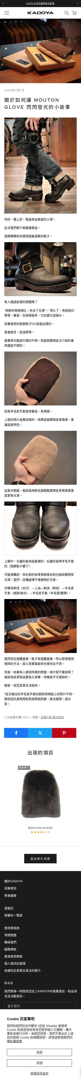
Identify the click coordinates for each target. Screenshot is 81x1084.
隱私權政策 (14, 1041)
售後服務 (10, 895)
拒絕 (40, 1063)
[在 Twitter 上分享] (40, 733)
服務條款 (10, 949)
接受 (40, 1052)
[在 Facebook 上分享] (16, 733)
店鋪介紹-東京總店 (52, 717)
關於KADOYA (13, 881)
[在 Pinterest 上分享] (64, 733)
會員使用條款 (13, 956)
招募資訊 (10, 888)
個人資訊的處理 (14, 963)
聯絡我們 (10, 942)
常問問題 (10, 935)
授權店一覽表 (13, 915)
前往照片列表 (40, 858)
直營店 (8, 908)
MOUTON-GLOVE (40, 828)
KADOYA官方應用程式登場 (40, 3)
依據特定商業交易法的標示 (22, 970)
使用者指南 (11, 928)
